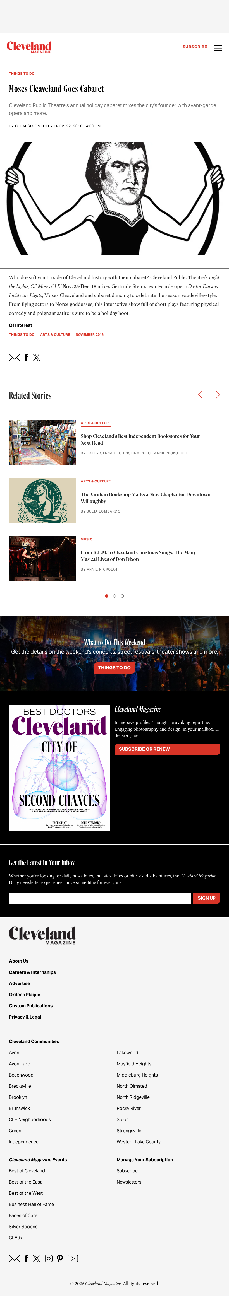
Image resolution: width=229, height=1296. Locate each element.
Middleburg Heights (137, 1075)
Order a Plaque (24, 995)
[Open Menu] (218, 49)
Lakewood (127, 1053)
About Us (18, 961)
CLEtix (15, 1238)
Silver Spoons (23, 1227)
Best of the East (25, 1182)
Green (15, 1131)
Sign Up (207, 898)
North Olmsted (132, 1086)
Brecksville (20, 1086)
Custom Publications (31, 1006)
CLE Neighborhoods (30, 1120)
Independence (24, 1142)
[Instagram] (49, 1258)
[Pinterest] (60, 1258)
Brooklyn (18, 1097)
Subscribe (195, 47)
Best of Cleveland (27, 1171)
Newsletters (129, 1182)
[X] (36, 1258)
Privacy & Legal (25, 1017)
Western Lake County (139, 1142)
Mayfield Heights (134, 1064)
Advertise (19, 983)
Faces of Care (23, 1215)
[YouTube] (73, 1258)
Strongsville (129, 1131)
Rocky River (129, 1108)
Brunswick (19, 1108)
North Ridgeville (133, 1097)
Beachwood (21, 1075)
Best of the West (26, 1193)
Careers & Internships (32, 972)
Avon (14, 1053)
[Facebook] (26, 1258)
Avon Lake (19, 1064)
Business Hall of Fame (31, 1204)
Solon (123, 1120)
